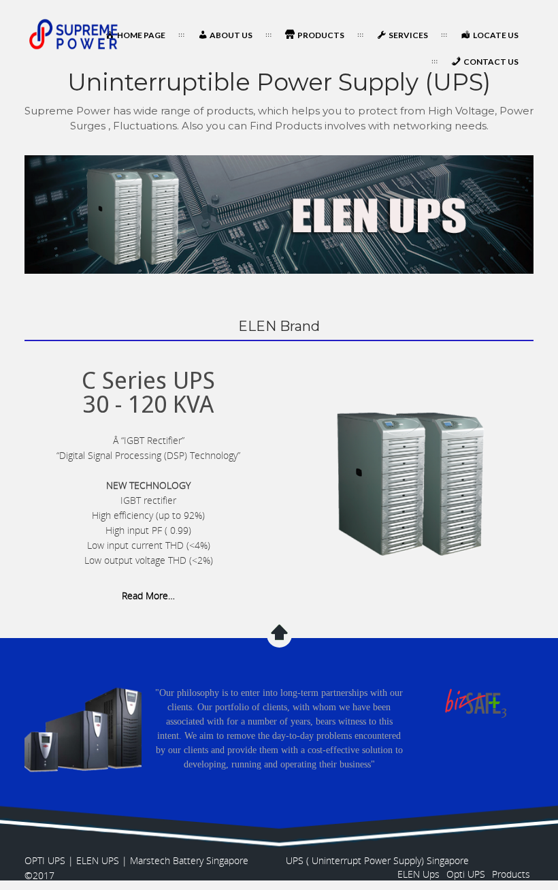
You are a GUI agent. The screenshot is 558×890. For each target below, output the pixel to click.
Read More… (148, 595)
